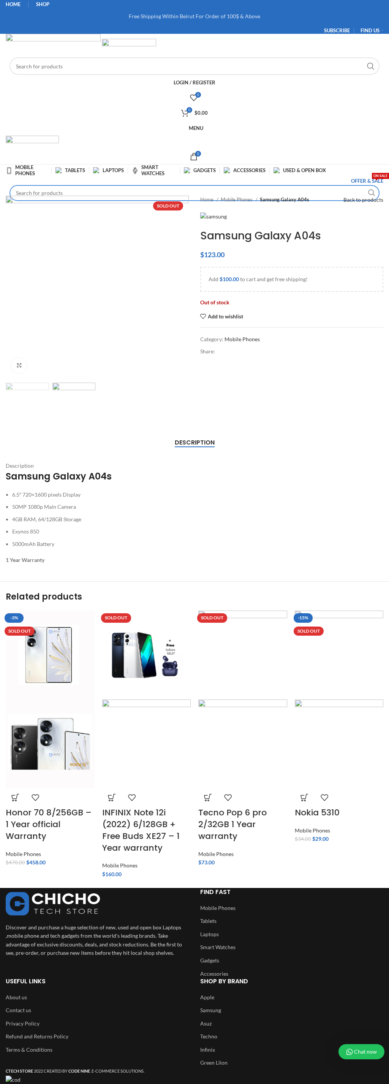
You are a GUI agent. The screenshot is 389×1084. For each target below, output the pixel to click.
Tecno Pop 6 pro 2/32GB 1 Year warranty (232, 824)
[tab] (195, 442)
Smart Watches (218, 947)
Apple (207, 997)
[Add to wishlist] (35, 797)
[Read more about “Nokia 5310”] (304, 797)
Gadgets (209, 960)
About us (16, 997)
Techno (208, 1036)
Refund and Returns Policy (37, 1036)
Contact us (18, 1010)
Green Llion (214, 1062)
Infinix (207, 1049)
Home (207, 199)
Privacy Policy (23, 1023)
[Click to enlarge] (19, 365)
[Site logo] (54, 44)
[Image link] (53, 903)
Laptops (209, 934)
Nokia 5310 (317, 812)
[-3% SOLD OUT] (50, 654)
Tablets (208, 921)
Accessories (214, 973)
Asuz (206, 1023)
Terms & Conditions (29, 1049)
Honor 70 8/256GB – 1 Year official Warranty (49, 824)
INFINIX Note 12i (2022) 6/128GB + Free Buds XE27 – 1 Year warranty (141, 830)
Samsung (210, 1010)
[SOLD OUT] (146, 654)
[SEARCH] (371, 66)
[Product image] (50, 743)
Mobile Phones (237, 199)
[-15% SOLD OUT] (339, 654)
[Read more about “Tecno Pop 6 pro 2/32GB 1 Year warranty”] (207, 797)
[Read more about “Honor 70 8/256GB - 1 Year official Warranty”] (15, 797)
